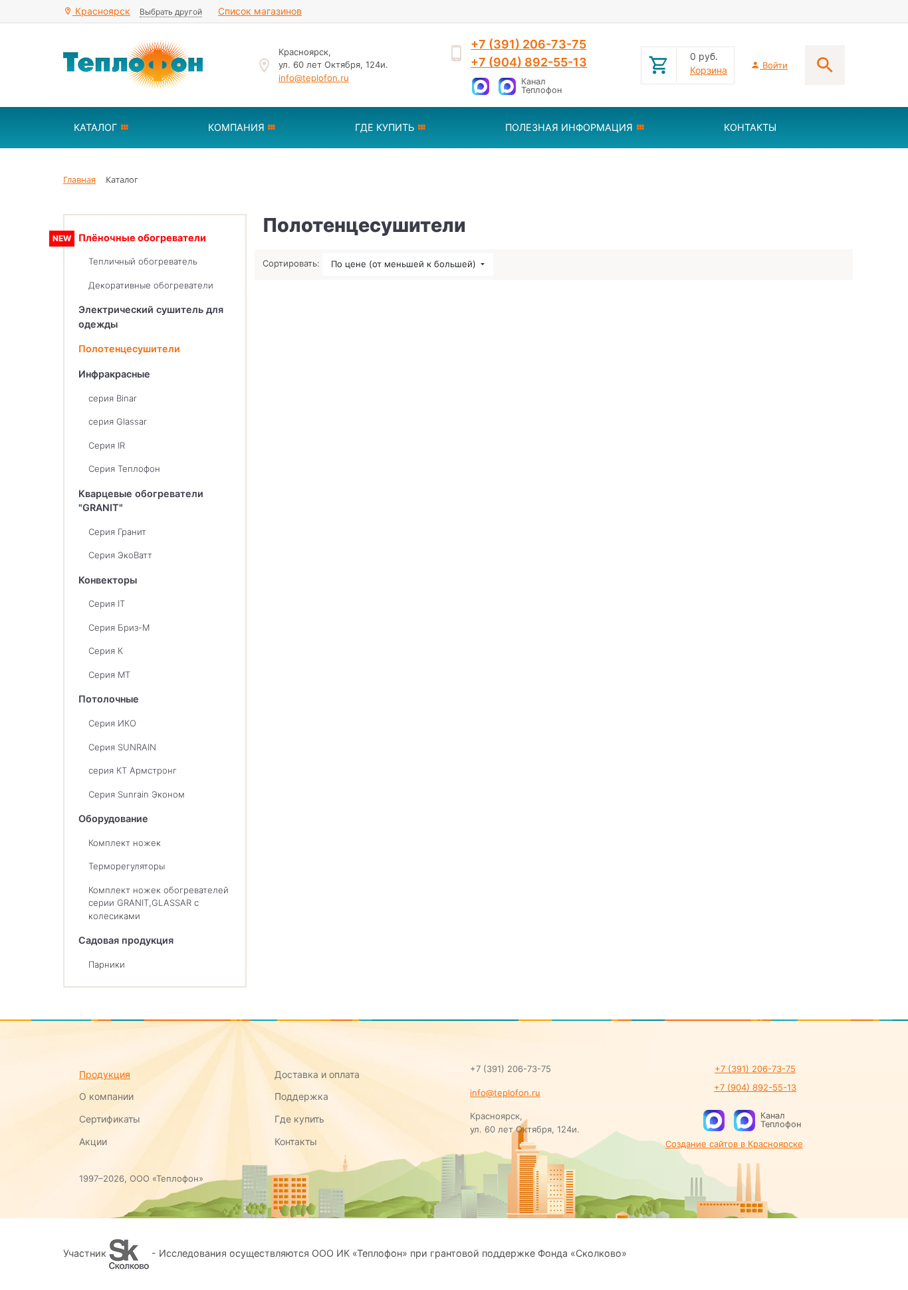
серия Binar (112, 398)
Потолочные (108, 698)
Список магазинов (260, 11)
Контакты (296, 1141)
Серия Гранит (117, 531)
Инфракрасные (114, 373)
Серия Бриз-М (119, 627)
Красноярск (101, 11)
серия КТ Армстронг (132, 770)
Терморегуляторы (126, 866)
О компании (106, 1096)
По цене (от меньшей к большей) (405, 264)
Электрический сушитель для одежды (150, 317)
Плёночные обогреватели (142, 237)
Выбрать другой (171, 12)
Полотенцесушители (129, 348)
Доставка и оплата (317, 1074)
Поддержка (301, 1096)
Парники (106, 964)
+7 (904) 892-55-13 (529, 62)
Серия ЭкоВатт (120, 555)
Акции (93, 1141)
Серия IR (106, 445)
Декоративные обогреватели (150, 285)
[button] (130, 127)
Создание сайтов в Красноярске (734, 1143)
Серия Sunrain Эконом (136, 794)
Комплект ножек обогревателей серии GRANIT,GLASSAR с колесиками (158, 903)
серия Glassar (117, 421)
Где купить (299, 1119)
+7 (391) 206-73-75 (528, 44)
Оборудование (113, 818)
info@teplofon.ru (314, 77)
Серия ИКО (112, 723)
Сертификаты (109, 1119)
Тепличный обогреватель (142, 261)
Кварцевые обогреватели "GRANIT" (140, 501)
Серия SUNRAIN (122, 747)
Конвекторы (107, 580)
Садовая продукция (125, 940)
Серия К (105, 650)
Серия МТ (109, 674)
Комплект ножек (124, 842)
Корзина (708, 70)
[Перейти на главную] (151, 65)
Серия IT (106, 603)
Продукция (104, 1074)
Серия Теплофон (124, 468)
